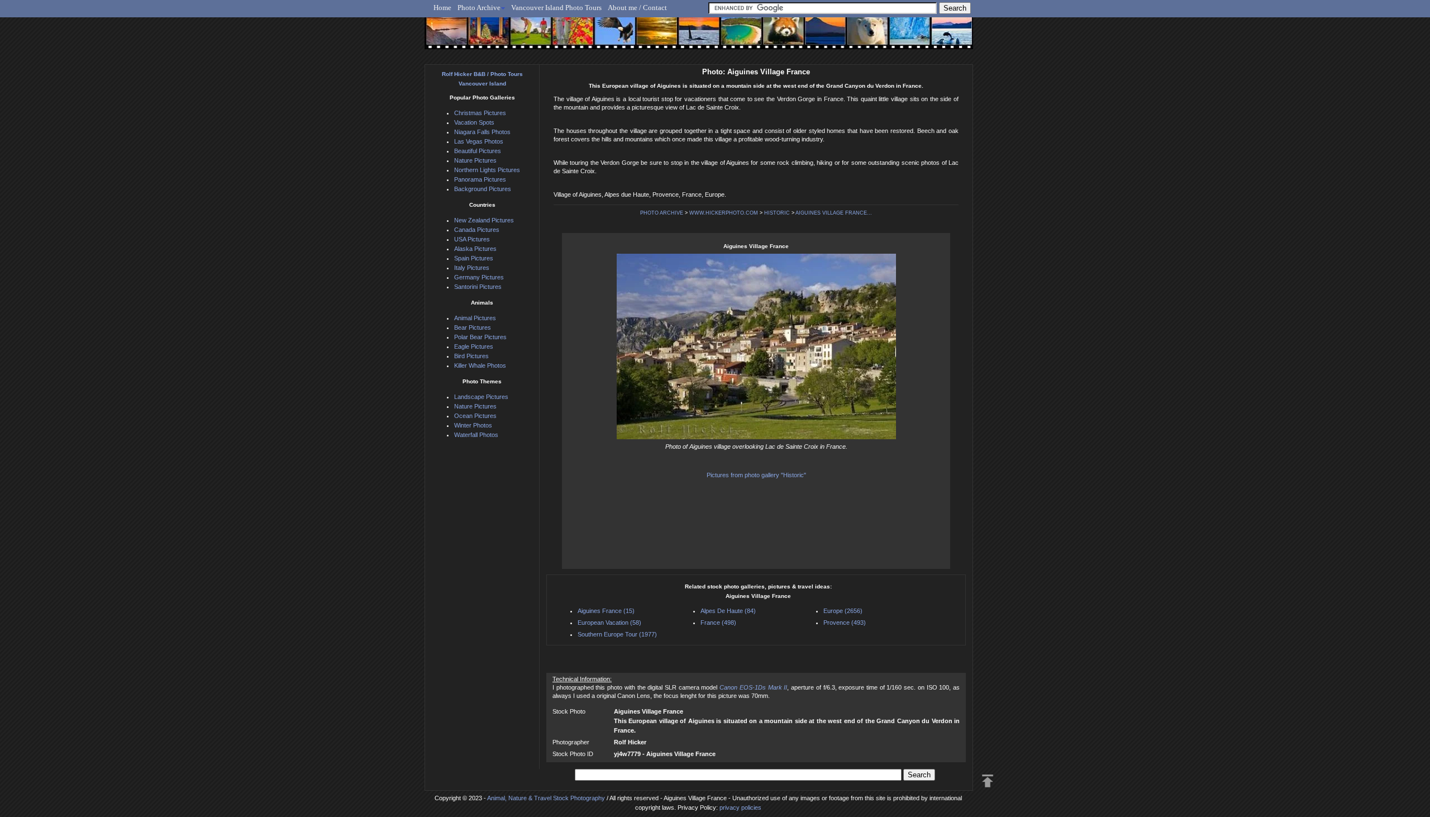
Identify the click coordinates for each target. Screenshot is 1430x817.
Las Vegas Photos (478, 141)
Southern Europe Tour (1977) (617, 634)
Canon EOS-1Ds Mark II (753, 687)
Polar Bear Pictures (480, 337)
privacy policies (740, 807)
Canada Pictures (476, 229)
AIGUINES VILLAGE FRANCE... (833, 213)
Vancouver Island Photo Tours (556, 7)
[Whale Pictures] (693, 37)
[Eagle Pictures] (610, 37)
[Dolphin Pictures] (941, 37)
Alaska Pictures (475, 248)
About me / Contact (637, 7)
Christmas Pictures (480, 113)
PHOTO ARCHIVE (661, 213)
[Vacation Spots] (734, 37)
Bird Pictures (471, 356)
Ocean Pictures (475, 415)
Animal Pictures (475, 318)
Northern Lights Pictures (487, 170)
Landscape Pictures (481, 396)
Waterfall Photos (476, 434)
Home (442, 7)
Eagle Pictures (473, 346)
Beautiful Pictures (477, 151)
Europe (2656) (842, 610)
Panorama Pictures (480, 179)
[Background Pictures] (651, 37)
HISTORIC (777, 213)
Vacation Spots (474, 122)
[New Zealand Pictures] (817, 37)
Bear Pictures (472, 327)
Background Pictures (482, 189)
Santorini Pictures (478, 286)
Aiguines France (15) (606, 610)
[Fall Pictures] (569, 37)
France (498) (718, 622)
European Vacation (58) (609, 622)
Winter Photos (473, 425)
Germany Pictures (479, 277)
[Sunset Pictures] (444, 37)
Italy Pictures (471, 267)
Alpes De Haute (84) (728, 610)
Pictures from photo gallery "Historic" (756, 475)
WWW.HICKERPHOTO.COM (723, 213)
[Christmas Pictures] (486, 37)
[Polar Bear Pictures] (858, 37)
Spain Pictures (473, 258)
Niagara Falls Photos (482, 132)
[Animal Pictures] (775, 37)
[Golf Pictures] (527, 37)
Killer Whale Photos (480, 365)
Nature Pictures (475, 160)
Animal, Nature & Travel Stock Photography (546, 798)
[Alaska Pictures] (899, 37)
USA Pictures (472, 239)
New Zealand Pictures (484, 220)
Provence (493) (844, 622)
